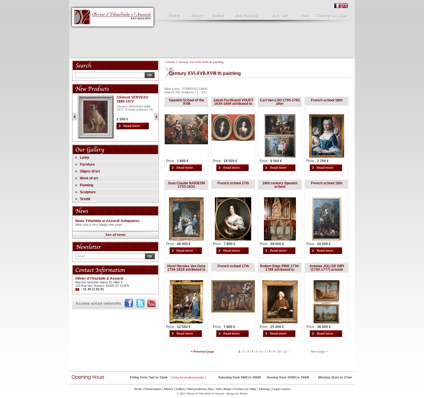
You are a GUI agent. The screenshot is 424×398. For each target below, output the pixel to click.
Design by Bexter (236, 393)
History (168, 389)
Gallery (180, 389)
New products (196, 389)
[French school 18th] (326, 156)
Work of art (89, 178)
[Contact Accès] (331, 14)
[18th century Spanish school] (280, 239)
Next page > (319, 351)
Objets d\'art (90, 171)
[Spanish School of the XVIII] (186, 143)
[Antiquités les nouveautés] (243, 14)
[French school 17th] (233, 239)
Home (171, 62)
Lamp (84, 158)
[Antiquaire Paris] (112, 30)
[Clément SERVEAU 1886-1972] (96, 137)
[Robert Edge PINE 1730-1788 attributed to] (280, 322)
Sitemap (264, 389)
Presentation (153, 389)
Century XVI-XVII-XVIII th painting (201, 62)
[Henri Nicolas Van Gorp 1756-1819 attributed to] (186, 322)
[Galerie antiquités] (219, 14)
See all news (115, 235)
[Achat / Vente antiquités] (274, 14)
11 (285, 351)
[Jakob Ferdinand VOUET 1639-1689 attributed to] (233, 140)
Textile (85, 199)
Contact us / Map (244, 389)
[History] (197, 14)
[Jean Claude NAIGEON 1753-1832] (186, 239)
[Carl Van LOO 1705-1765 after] (279, 156)
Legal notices (281, 389)
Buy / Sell (214, 389)
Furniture (87, 164)
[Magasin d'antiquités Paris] (173, 14)
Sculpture (88, 192)
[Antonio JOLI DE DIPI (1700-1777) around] (326, 322)
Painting (86, 185)
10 (279, 351)
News (227, 389)
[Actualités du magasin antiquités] (302, 14)
